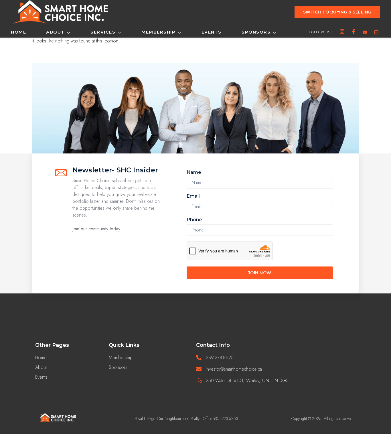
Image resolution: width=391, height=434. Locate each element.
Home (18, 32)
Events (212, 32)
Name (194, 172)
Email (193, 196)
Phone (194, 219)
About (55, 32)
